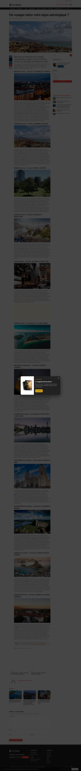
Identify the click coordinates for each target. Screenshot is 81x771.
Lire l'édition (39, 390)
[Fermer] (58, 378)
